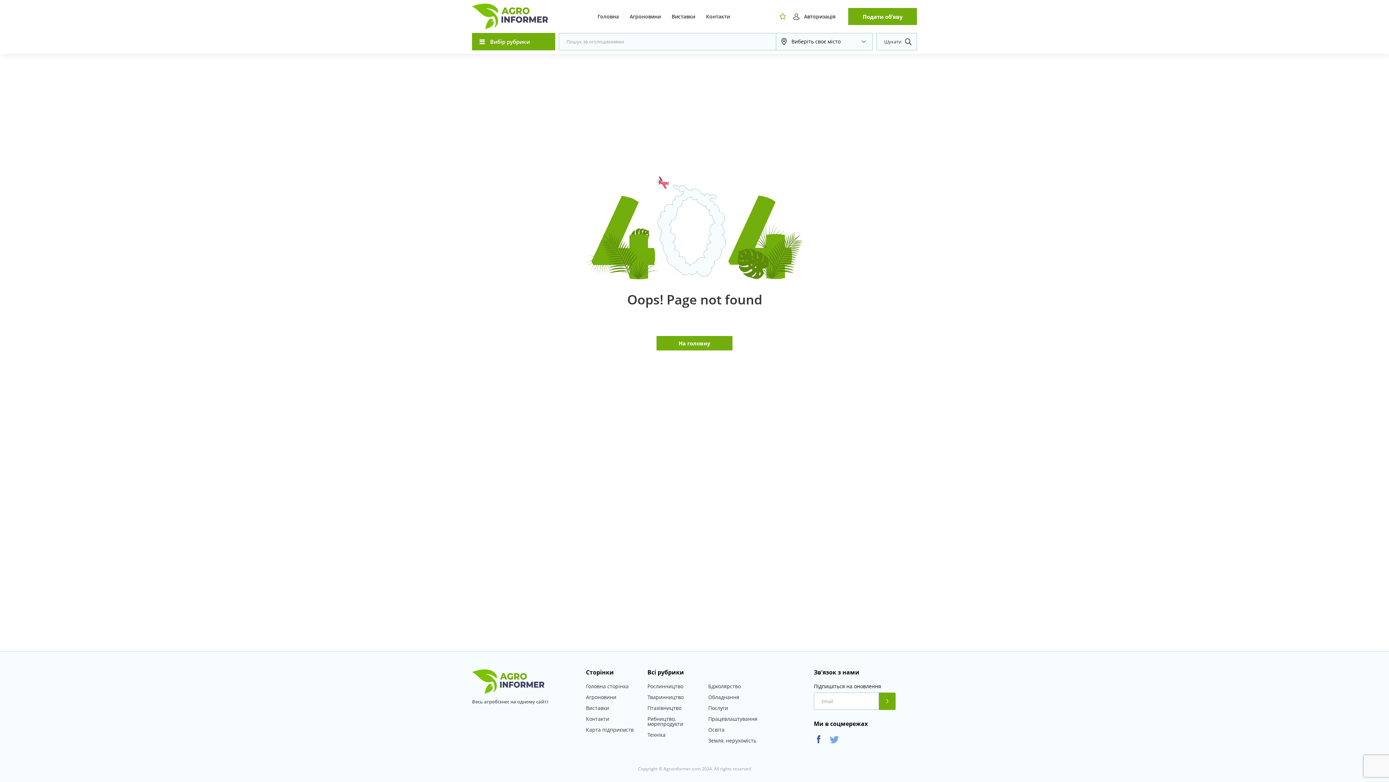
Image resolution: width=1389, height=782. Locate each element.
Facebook (819, 739)
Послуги (718, 708)
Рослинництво (665, 686)
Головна (608, 16)
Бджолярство (724, 686)
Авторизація (820, 16)
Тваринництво (665, 697)
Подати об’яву (883, 16)
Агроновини (645, 16)
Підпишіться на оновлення (847, 686)
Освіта (716, 729)
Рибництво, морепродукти (665, 721)
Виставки (683, 16)
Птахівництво (664, 708)
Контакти (718, 16)
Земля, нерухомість (732, 740)
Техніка (656, 734)
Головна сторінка (607, 686)
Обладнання (723, 697)
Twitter (834, 739)
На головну (694, 343)
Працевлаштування (732, 718)
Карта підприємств (610, 729)
